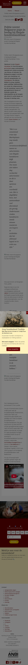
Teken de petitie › (13, 349)
